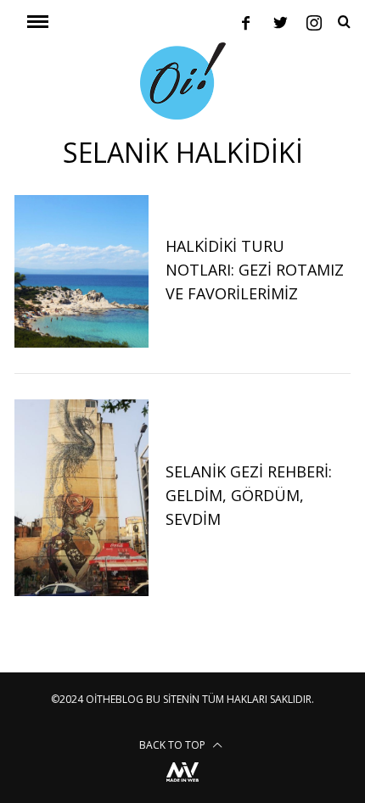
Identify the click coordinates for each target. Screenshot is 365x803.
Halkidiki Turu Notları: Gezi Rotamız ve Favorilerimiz (255, 270)
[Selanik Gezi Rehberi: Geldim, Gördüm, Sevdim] (81, 497)
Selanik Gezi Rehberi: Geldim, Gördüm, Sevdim (249, 495)
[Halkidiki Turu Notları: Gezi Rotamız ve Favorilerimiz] (81, 272)
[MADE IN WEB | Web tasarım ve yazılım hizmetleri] (182, 784)
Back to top (173, 745)
